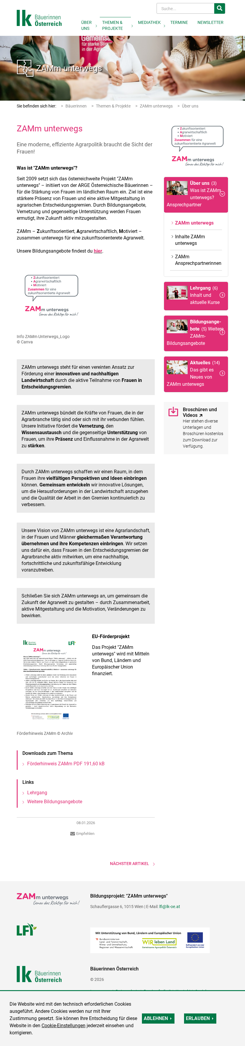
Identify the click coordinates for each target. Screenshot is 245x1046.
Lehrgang (37, 792)
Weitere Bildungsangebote (54, 801)
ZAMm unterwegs (69, 68)
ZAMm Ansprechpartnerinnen (198, 260)
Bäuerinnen (76, 106)
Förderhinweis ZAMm (66, 764)
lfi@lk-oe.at (169, 906)
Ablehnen (156, 1018)
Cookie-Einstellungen (63, 1025)
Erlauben (198, 1018)
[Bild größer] (50, 297)
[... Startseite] (39, 17)
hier (98, 251)
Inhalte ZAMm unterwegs (190, 240)
